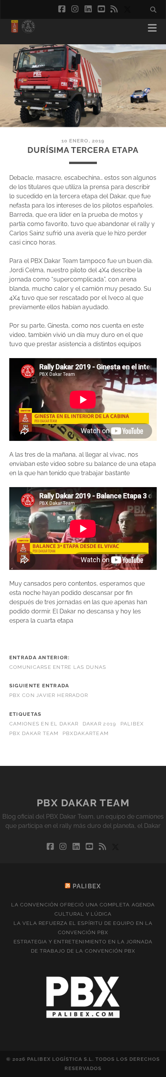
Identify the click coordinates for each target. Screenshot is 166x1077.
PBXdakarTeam (85, 733)
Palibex (132, 724)
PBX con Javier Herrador (48, 695)
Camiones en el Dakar (44, 724)
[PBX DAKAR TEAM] (22, 30)
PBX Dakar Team (34, 733)
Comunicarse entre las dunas (58, 667)
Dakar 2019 (100, 724)
